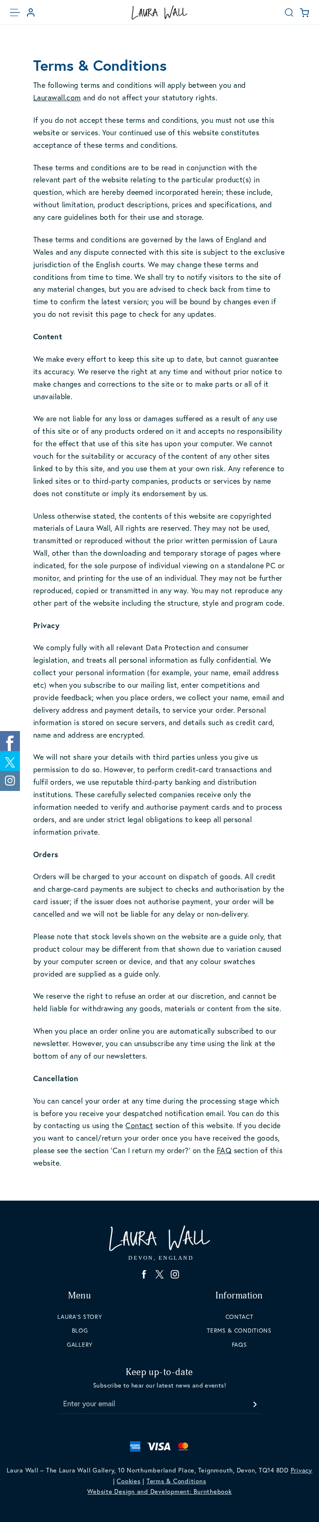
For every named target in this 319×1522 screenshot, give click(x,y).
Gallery (80, 1344)
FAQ (224, 1150)
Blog (80, 1330)
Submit (254, 1402)
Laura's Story (79, 1317)
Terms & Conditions (239, 1330)
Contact (139, 1125)
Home (159, 12)
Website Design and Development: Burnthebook (159, 1491)
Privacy (301, 1470)
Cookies (128, 1481)
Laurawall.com (57, 97)
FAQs (239, 1344)
